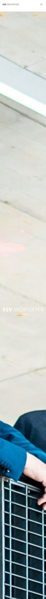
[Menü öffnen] (41, 4)
